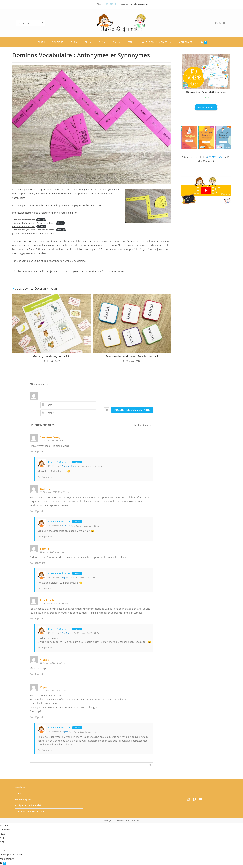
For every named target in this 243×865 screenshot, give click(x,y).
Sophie (44, 548)
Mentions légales (23, 799)
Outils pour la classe (11, 854)
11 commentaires (114, 271)
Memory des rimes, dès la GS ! (51, 356)
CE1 (2, 838)
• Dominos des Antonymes (23, 219)
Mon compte (7, 858)
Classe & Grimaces (28, 271)
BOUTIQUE (111, 4)
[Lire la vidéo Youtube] (206, 190)
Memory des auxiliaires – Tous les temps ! (132, 356)
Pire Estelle (67, 633)
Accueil (4, 825)
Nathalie (66, 525)
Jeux (75, 271)
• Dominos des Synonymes (23, 226)
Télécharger (41, 219)
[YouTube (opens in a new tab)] (225, 23)
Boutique (5, 829)
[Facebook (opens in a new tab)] (217, 23)
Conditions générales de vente (29, 811)
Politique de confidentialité (28, 805)
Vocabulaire (89, 271)
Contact (18, 793)
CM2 (2, 850)
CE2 (2, 842)
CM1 (2, 846)
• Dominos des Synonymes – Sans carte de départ (33, 229)
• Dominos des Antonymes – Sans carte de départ (33, 223)
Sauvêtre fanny (69, 466)
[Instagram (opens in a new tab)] (221, 23)
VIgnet (65, 731)
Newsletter (20, 787)
